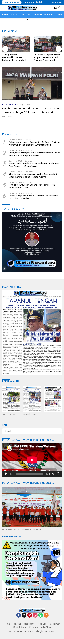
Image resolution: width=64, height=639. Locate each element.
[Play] (6, 473)
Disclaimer (55, 623)
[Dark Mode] (55, 8)
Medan (12, 104)
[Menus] (4, 8)
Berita (5, 104)
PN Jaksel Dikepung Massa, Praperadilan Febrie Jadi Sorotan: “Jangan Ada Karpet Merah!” (47, 57)
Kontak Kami (19, 627)
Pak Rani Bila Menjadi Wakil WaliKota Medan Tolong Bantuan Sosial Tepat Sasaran (34, 154)
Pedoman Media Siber (40, 627)
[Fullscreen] (57, 473)
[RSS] (46, 615)
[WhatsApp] (40, 615)
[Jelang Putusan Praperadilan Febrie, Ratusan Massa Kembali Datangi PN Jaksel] (16, 44)
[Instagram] (35, 615)
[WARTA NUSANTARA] (22, 8)
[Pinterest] (29, 615)
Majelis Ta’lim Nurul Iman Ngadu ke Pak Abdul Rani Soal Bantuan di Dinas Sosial (34, 164)
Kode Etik (41, 623)
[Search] (60, 8)
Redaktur (29, 623)
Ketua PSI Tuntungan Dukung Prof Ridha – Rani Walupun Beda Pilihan (32, 186)
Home (7, 623)
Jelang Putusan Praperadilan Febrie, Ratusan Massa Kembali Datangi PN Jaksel (14, 57)
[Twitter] (24, 615)
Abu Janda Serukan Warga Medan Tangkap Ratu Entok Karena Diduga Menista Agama (33, 175)
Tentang (17, 623)
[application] (32, 460)
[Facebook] (18, 615)
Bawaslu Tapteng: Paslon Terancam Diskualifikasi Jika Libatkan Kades (33, 197)
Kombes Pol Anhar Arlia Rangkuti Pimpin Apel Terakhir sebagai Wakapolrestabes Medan (31, 110)
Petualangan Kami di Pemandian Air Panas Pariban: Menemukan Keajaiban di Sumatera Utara (34, 143)
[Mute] (53, 473)
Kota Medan (7, 116)
